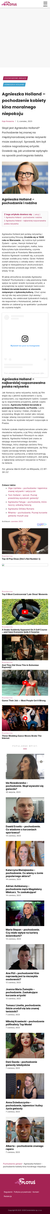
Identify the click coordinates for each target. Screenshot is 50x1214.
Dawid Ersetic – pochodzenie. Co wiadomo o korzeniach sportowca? (23, 829)
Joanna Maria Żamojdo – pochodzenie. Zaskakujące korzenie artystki (22, 992)
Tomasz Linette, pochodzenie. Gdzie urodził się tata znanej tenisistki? (23, 1008)
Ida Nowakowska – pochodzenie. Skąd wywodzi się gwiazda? (24, 785)
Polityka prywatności (22, 1192)
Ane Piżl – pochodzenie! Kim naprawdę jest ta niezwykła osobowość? (22, 976)
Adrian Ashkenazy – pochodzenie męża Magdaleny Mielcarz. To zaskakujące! (24, 889)
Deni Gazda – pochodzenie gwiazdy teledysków (21, 1063)
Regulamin (8, 1192)
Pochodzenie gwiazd (15, 78)
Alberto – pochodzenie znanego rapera (24, 1147)
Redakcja (8, 1196)
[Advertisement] (25, 39)
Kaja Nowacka (8, 121)
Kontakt (36, 1192)
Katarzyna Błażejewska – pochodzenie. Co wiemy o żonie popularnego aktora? (24, 873)
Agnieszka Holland (14, 84)
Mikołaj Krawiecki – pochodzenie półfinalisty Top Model (25, 1023)
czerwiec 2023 (17, 521)
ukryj (37, 214)
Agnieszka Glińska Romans (21, 508)
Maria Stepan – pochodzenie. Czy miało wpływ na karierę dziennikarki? (23, 932)
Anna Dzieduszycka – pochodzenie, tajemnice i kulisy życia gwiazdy (24, 1105)
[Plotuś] (9, 4)
